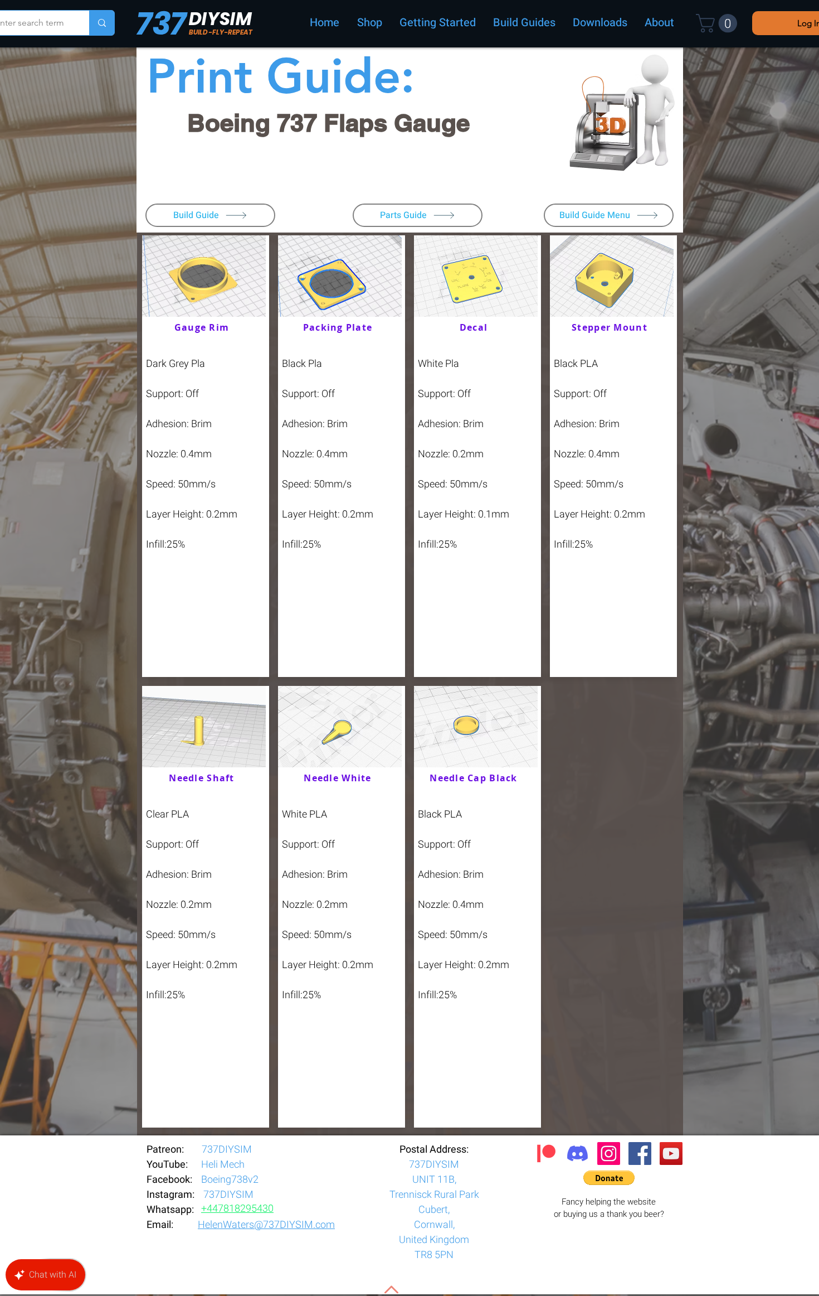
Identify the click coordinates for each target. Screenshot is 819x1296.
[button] (719, 23)
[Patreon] (546, 1153)
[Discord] (577, 1153)
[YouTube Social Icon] (671, 1153)
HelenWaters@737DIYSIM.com (266, 1224)
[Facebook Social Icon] (639, 1153)
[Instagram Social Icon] (608, 1153)
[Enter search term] (101, 23)
